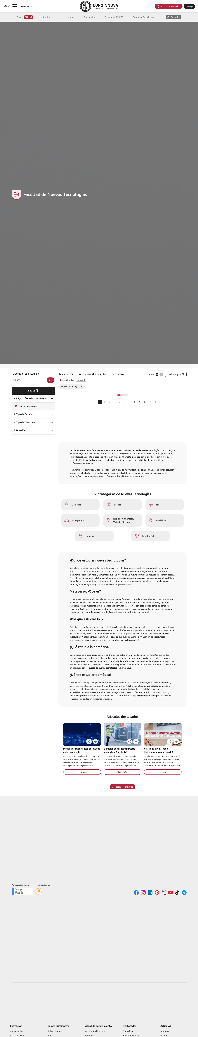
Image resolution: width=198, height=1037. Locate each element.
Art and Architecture (95, 1031)
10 (145, 402)
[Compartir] (89, 742)
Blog (50, 1035)
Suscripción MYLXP (114, 17)
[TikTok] (177, 893)
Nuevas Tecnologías (27, 406)
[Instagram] (143, 893)
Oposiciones (128, 1031)
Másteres (47, 17)
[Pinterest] (157, 893)
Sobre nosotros (55, 1031)
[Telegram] (184, 893)
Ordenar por (174, 374)
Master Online (17, 1035)
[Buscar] (50, 380)
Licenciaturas (68, 17)
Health (163, 1035)
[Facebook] (136, 893)
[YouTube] (170, 893)
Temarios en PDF (131, 1035)
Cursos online (16, 1031)
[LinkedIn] (150, 893)
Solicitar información (170, 6)
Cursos (24, 17)
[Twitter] (163, 893)
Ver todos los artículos (122, 787)
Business (89, 1035)
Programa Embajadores (144, 17)
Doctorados (89, 17)
